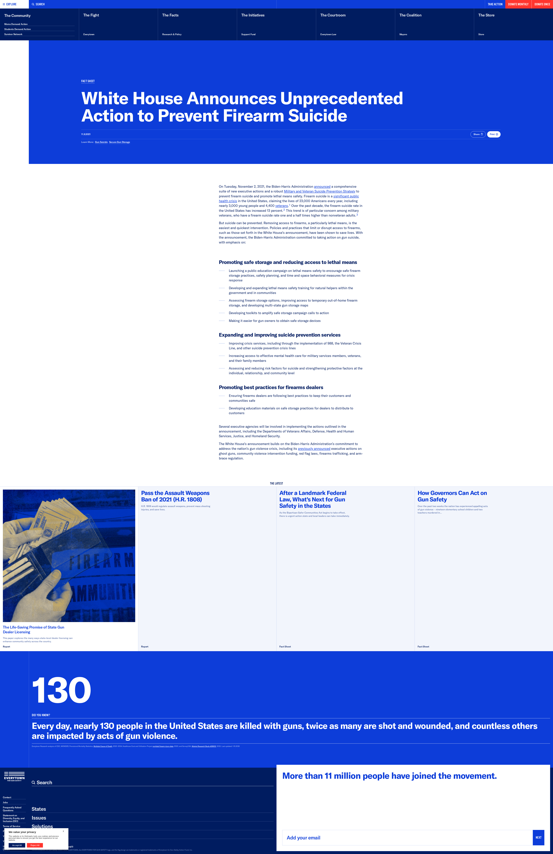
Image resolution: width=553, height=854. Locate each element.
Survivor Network (13, 34)
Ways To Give (46, 835)
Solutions (42, 826)
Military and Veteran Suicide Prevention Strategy (319, 191)
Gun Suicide (101, 142)
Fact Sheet (88, 81)
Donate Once (542, 4)
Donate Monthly (518, 4)
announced (322, 186)
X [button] (63, 831)
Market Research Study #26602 (204, 746)
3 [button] (357, 214)
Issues (39, 818)
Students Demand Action (17, 29)
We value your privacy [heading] (22, 832)
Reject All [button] (35, 845)
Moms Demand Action (16, 24)
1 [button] (289, 205)
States (39, 809)
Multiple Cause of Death (103, 746)
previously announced (314, 448)
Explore (11, 4)
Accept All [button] (17, 845)
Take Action (495, 4)
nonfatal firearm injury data (163, 746)
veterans (281, 206)
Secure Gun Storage (119, 142)
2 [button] (284, 209)
